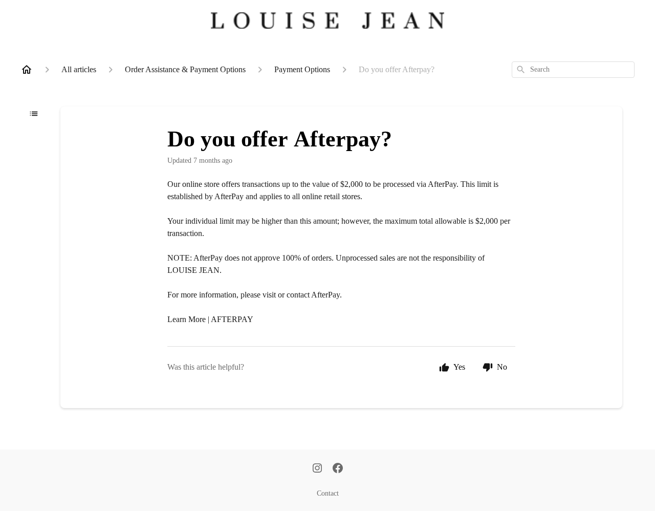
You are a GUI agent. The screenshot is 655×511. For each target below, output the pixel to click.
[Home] (26, 69)
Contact (328, 493)
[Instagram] (317, 469)
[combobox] (573, 69)
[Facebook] (338, 469)
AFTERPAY (232, 319)
